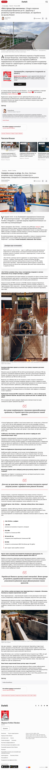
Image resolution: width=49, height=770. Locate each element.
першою (38, 226)
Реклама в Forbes (14, 755)
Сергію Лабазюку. (12, 93)
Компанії (11, 5)
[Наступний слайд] (46, 138)
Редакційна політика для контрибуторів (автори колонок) (11, 752)
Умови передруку (5, 740)
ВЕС (32, 695)
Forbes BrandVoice (5, 180)
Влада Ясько (8, 17)
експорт (3, 133)
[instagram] (41, 705)
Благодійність (4, 757)
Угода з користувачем (13, 733)
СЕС (29, 695)
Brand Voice (24, 695)
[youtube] (47, 705)
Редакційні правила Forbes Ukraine (9, 747)
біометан (8, 133)
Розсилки (14, 740)
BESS (35, 695)
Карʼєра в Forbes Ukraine (6, 735)
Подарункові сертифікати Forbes (9, 760)
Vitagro (30, 92)
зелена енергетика (6, 695)
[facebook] (38, 705)
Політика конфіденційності (8, 742)
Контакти (3, 733)
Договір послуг (4, 738)
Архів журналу (4, 755)
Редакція (3, 749)
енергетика (18, 695)
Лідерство (22, 158)
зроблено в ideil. (43, 767)
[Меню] (46, 2)
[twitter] (35, 705)
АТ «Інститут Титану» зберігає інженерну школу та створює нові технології (9, 155)
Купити (20, 84)
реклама (13, 695)
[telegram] (44, 705)
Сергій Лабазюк (18, 133)
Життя (39, 159)
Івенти (12, 738)
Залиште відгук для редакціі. (9, 128)
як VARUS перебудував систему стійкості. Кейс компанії (28, 155)
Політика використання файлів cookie (10, 745)
